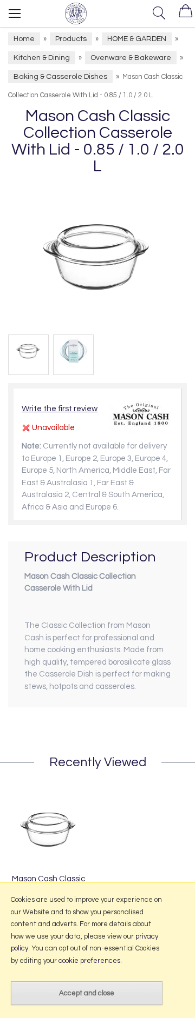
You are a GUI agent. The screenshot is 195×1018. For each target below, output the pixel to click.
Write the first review (60, 409)
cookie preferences (89, 961)
